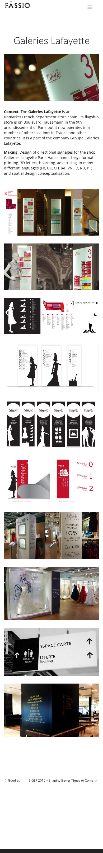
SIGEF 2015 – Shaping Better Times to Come (61, 780)
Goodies (14, 780)
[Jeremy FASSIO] (24, 4)
